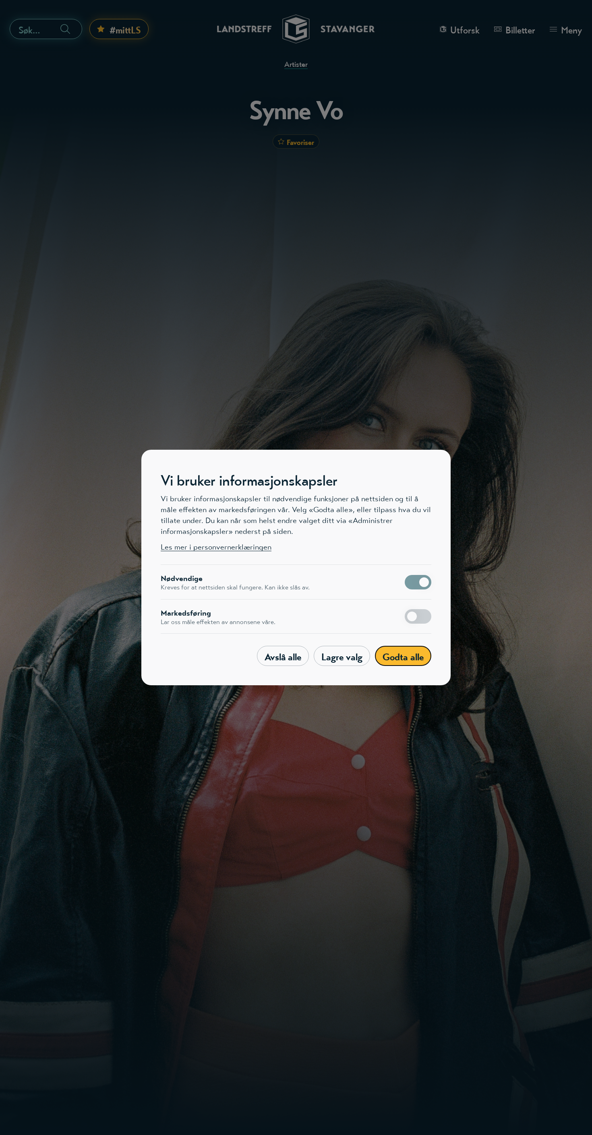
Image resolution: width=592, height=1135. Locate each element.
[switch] (418, 582)
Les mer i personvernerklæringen (216, 547)
